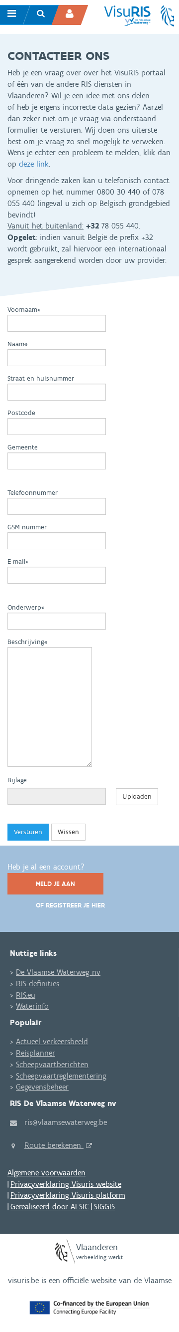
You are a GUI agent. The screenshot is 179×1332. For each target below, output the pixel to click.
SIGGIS (104, 1206)
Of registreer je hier (70, 905)
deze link (34, 164)
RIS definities (37, 983)
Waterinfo (32, 1006)
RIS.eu (25, 995)
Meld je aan (55, 884)
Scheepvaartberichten (52, 1064)
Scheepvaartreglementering (61, 1076)
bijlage (17, 780)
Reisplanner (35, 1053)
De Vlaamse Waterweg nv (58, 972)
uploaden (137, 796)
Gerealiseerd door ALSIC (49, 1206)
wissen (68, 832)
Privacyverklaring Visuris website (65, 1184)
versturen (28, 832)
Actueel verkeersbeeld (52, 1041)
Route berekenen (54, 1145)
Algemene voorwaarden (46, 1172)
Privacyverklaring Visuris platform (67, 1195)
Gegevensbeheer (42, 1087)
